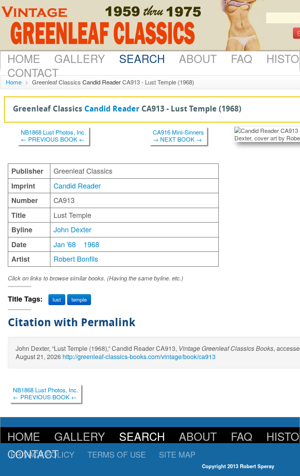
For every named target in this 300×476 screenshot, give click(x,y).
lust (57, 299)
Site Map (177, 454)
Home (23, 58)
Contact (33, 72)
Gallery (79, 58)
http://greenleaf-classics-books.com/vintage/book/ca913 (139, 356)
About (198, 58)
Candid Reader (101, 82)
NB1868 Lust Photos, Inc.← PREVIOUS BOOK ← (53, 135)
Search (142, 58)
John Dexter (72, 229)
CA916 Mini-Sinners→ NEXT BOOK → (178, 135)
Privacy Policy (42, 454)
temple (79, 299)
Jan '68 (65, 244)
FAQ (241, 58)
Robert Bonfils (76, 258)
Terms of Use (117, 454)
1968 (91, 244)
